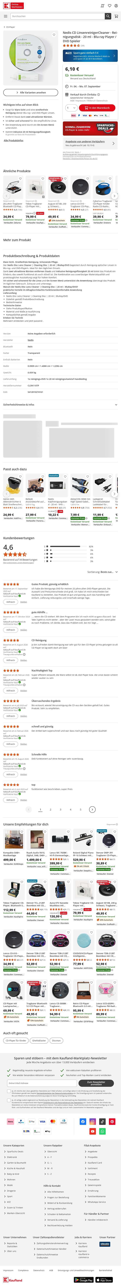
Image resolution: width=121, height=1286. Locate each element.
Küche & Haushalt (16, 1168)
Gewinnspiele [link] (94, 1185)
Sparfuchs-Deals (15, 1151)
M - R (50, 1168)
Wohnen (11, 1179)
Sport (9, 1196)
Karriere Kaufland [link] (83, 1245)
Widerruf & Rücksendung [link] (59, 1203)
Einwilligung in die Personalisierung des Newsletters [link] (63, 1102)
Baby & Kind (13, 1174)
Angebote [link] (92, 1151)
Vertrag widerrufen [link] (56, 1208)
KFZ (9, 1202)
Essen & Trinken (15, 1207)
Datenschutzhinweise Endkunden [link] (47, 1256)
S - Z (49, 1174)
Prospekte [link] (93, 1157)
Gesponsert (7, 201)
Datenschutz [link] (38, 1270)
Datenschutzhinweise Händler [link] (52, 1248)
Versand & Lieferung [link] (57, 1219)
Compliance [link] (23, 1270)
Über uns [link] (11, 1251)
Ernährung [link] (93, 1190)
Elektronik (12, 1157)
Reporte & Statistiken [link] (12, 1245)
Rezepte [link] (92, 1174)
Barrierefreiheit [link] (105, 1270)
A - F (49, 1157)
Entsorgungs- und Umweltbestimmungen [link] (76, 1270)
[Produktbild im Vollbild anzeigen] (30, 58)
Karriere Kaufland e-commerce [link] (84, 1254)
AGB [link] (51, 1270)
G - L (49, 1162)
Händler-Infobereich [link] (98, 1219)
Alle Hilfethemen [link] (55, 1191)
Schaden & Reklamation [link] (59, 1214)
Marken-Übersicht (16, 1213)
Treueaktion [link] (94, 1179)
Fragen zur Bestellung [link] (58, 1197)
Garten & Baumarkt (16, 1162)
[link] (102, 5)
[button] (68, 546)
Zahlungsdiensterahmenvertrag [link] (52, 1243)
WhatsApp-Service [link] (97, 1202)
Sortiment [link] (93, 1168)
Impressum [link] (8, 1270)
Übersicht (52, 1151)
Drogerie (11, 1190)
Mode (10, 1185)
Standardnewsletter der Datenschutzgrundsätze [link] (55, 1093)
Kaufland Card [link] (95, 1162)
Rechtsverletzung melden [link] (60, 1225)
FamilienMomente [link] (97, 1196)
